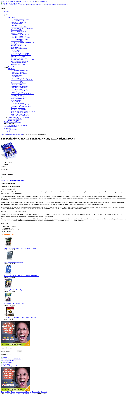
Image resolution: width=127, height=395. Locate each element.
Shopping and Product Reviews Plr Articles (23, 59)
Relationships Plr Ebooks (18, 108)
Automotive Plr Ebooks (17, 72)
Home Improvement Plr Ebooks (19, 90)
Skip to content (5, 11)
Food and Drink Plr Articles (18, 31)
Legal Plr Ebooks (16, 100)
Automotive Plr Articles (17, 20)
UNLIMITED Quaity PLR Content (17, 125)
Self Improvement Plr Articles (19, 58)
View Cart (23, 1)
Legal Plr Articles (16, 47)
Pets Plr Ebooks (15, 101)
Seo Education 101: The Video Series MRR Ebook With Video (21, 276)
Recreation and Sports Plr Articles (20, 53)
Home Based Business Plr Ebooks (20, 89)
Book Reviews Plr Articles (18, 22)
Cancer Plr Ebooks (16, 76)
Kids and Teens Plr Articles (18, 45)
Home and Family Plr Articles (19, 36)
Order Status (14, 1)
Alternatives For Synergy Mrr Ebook (14, 303)
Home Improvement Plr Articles (19, 39)
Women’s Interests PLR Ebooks (19, 114)
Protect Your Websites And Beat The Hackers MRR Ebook (20, 248)
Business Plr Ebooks (16, 75)
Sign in (34, 1)
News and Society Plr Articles (19, 48)
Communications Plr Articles (19, 27)
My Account (5, 1)
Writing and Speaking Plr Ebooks (20, 115)
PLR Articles (11, 17)
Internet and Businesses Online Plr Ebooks (22, 94)
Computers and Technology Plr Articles (22, 28)
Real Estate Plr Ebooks (17, 103)
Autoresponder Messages (23, 392)
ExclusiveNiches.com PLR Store (20, 393)
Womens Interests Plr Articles (19, 62)
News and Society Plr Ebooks (19, 98)
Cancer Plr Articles (16, 25)
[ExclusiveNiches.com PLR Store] (10, 3)
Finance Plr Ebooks (16, 81)
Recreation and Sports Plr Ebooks (20, 105)
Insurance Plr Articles (17, 41)
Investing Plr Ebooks (16, 95)
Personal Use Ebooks (13, 120)
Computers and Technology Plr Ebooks (22, 80)
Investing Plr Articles (16, 44)
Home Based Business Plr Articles (20, 37)
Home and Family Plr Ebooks (19, 87)
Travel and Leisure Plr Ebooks (19, 112)
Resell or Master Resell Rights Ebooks (18, 117)
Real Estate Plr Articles (17, 52)
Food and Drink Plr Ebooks (18, 83)
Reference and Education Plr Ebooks (21, 106)
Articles (7, 392)
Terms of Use (7, 128)
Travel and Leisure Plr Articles (19, 61)
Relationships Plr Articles (18, 56)
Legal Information (12, 129)
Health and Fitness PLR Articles (20, 34)
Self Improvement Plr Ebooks (19, 109)
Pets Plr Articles (15, 50)
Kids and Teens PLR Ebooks (19, 97)
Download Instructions (10, 126)
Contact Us (7, 131)
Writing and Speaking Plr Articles (20, 64)
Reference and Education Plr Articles (21, 55)
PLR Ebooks (11, 69)
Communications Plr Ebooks (19, 78)
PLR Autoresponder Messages (12, 122)
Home (6, 14)
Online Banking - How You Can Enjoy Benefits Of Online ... (21, 317)
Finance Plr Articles (16, 30)
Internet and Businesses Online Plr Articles (22, 42)
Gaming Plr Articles (16, 33)
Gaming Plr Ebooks (16, 84)
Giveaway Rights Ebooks (15, 119)
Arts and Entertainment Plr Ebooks (20, 70)
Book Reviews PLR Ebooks (19, 73)
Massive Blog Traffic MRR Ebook (13, 262)
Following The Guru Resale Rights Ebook (15, 290)
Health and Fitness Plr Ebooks (19, 86)
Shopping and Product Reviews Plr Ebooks (23, 111)
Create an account (42, 1)
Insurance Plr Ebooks (17, 92)
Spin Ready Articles (13, 66)
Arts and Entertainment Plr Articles (20, 19)
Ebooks (6, 134)
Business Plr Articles (16, 23)
